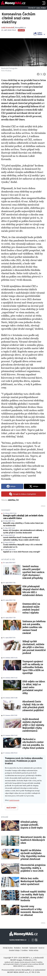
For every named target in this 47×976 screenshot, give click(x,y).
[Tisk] (44, 74)
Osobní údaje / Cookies (18, 950)
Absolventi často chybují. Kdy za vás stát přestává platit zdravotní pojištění (33, 706)
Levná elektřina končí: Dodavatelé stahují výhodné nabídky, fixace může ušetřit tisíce (21, 538)
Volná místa (33, 950)
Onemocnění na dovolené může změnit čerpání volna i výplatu (31, 608)
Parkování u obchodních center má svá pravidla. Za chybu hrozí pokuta (33, 743)
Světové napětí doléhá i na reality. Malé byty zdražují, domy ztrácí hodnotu (33, 896)
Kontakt (25, 948)
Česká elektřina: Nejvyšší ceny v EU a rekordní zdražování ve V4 (22, 546)
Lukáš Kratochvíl (7, 28)
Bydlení (4, 817)
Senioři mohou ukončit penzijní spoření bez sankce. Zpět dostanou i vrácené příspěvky (33, 572)
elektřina (11, 500)
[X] (41, 74)
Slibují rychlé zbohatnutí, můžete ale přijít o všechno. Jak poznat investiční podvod (34, 647)
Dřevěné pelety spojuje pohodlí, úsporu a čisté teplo (31, 824)
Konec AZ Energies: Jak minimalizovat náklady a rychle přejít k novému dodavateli (23, 531)
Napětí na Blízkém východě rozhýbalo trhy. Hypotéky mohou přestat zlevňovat (32, 854)
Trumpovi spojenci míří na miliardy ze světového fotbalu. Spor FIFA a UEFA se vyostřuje (33, 667)
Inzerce (41, 948)
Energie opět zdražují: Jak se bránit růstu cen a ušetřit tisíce (23, 517)
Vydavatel (33, 948)
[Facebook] (38, 74)
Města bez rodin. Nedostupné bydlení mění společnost (31, 881)
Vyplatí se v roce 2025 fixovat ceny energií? (21, 552)
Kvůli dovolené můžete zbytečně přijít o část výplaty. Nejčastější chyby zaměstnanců (33, 725)
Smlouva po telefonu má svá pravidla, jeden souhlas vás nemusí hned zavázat (34, 627)
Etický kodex (8, 948)
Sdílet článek (39, 33)
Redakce (17, 948)
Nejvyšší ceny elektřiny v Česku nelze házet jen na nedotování (23, 524)
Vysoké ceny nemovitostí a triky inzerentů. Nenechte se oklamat (31, 910)
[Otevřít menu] (44, 3)
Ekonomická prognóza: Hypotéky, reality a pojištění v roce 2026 (33, 868)
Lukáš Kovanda (14, 800)
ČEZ (17, 500)
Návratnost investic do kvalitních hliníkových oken (33, 840)
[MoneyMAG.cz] (13, 3)
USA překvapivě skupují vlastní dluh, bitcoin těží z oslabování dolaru (33, 591)
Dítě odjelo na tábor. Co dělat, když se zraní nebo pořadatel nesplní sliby (33, 687)
